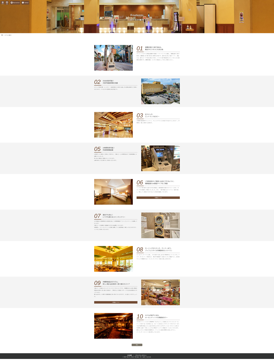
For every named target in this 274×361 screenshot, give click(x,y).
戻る (137, 344)
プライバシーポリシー (141, 355)
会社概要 (129, 355)
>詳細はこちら (158, 197)
